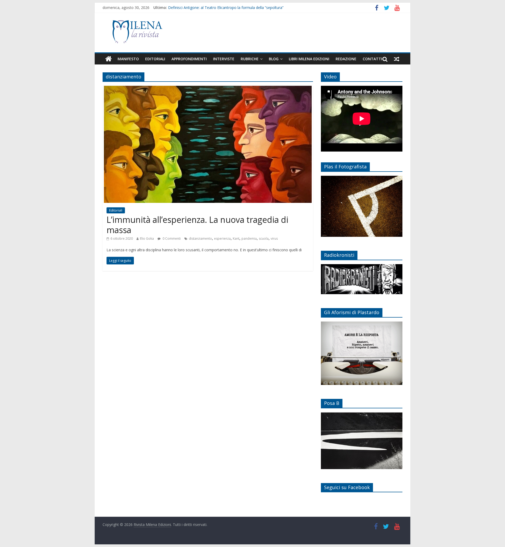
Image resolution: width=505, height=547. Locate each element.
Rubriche (250, 58)
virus (274, 238)
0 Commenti (171, 238)
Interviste (223, 58)
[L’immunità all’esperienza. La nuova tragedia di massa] (208, 89)
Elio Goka (147, 238)
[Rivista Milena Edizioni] (108, 58)
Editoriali (155, 58)
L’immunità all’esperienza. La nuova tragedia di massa (197, 224)
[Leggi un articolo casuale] (396, 58)
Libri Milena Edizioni (309, 58)
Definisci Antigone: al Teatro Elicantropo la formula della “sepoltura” (226, 7)
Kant (236, 238)
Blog (274, 58)
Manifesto (128, 58)
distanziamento (200, 238)
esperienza (222, 238)
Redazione (346, 58)
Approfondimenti (189, 58)
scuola (264, 238)
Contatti (372, 58)
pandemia (249, 238)
